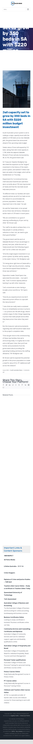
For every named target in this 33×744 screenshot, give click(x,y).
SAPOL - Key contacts (17, 731)
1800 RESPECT (8, 556)
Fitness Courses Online (12, 672)
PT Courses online (10, 681)
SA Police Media (9, 560)
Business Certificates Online (14, 617)
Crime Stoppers (9, 573)
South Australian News (16, 370)
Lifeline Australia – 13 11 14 (13, 566)
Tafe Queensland (10, 599)
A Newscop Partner (25, 715)
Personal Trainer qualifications (15, 660)
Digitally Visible (15, 715)
